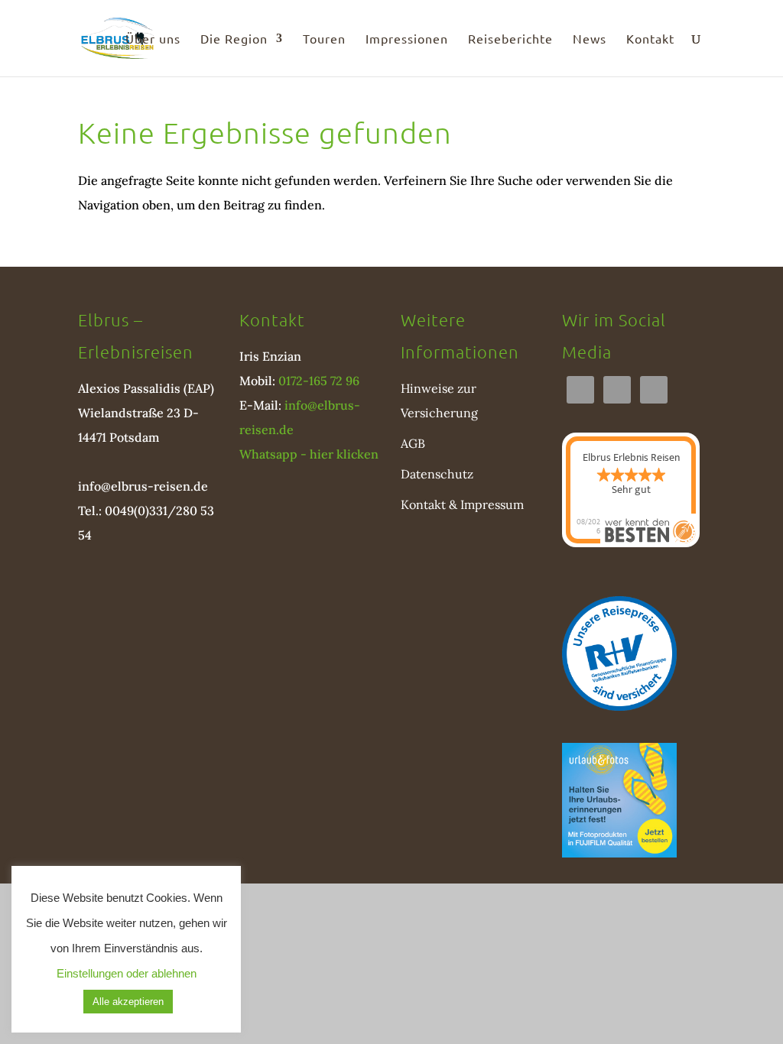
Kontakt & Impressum (462, 504)
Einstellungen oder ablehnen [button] (127, 973)
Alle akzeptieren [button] (128, 1001)
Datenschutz (437, 473)
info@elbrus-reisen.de (143, 486)
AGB (413, 443)
